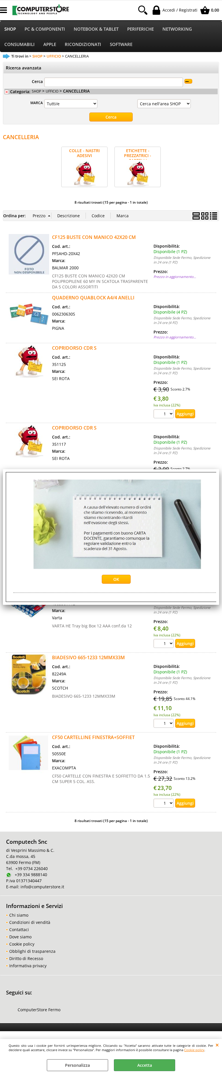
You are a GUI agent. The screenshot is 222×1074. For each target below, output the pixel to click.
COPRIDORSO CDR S (74, 348)
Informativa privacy (28, 965)
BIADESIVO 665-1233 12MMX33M (88, 657)
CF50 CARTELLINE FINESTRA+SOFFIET (93, 737)
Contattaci (19, 929)
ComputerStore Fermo (39, 1009)
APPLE (49, 44)
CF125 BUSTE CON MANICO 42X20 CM (94, 237)
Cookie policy (194, 1050)
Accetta (144, 1065)
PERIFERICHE (140, 29)
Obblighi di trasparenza (32, 951)
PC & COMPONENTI (45, 29)
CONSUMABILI (19, 44)
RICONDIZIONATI (83, 44)
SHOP (10, 29)
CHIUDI (217, 1045)
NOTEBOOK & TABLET (96, 29)
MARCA (36, 102)
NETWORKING (177, 29)
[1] (164, 414)
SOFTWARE (121, 44)
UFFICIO (52, 91)
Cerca (37, 81)
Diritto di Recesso (26, 958)
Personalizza (77, 1065)
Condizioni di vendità (29, 922)
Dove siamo (20, 936)
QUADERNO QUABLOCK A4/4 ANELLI (93, 297)
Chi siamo (18, 915)
